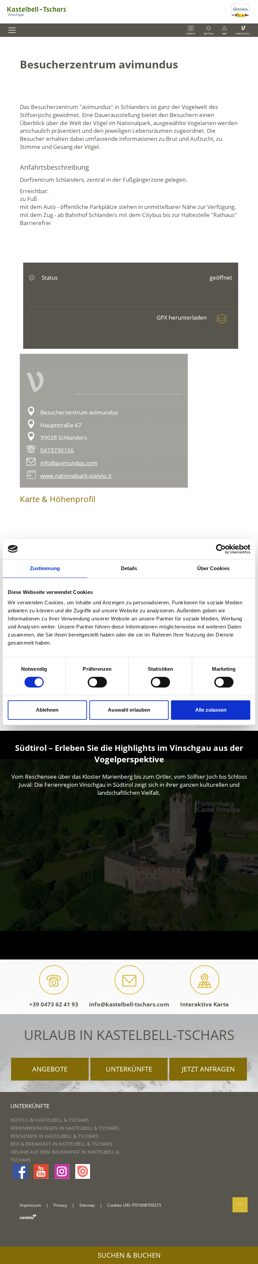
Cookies (114, 1205)
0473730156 (57, 450)
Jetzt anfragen (208, 1069)
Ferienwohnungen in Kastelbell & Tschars (64, 1128)
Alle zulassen (210, 710)
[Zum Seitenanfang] (240, 1204)
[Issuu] (82, 1171)
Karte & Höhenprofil (57, 498)
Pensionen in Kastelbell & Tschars (54, 1136)
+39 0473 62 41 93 (53, 1004)
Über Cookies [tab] (213, 568)
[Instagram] (61, 1171)
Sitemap (87, 1205)
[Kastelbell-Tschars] (114, 11)
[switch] (97, 682)
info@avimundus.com (68, 463)
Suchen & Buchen (129, 1255)
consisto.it (28, 1216)
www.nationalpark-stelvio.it (76, 476)
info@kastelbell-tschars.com (129, 1004)
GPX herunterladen (182, 317)
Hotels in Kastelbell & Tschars (49, 1120)
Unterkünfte (129, 1069)
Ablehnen (47, 710)
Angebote (50, 1069)
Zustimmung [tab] (45, 568)
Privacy (60, 1205)
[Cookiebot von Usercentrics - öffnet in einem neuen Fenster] (220, 549)
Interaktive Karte (204, 1004)
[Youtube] (41, 1171)
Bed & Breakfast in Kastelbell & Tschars (61, 1144)
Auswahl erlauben (129, 710)
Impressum (30, 1205)
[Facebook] (20, 1171)
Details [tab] (129, 568)
